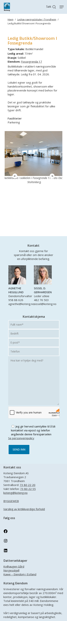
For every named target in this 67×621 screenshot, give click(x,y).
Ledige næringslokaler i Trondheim (36, 19)
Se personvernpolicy (21, 438)
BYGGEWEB (11, 501)
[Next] (52, 176)
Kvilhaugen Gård (13, 566)
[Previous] (14, 176)
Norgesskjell (11, 570)
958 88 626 (15, 300)
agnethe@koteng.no (21, 304)
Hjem (10, 19)
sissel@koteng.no (45, 304)
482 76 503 (41, 300)
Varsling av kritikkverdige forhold (24, 509)
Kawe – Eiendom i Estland (19, 574)
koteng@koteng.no (15, 493)
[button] (62, 7)
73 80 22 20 (27, 485)
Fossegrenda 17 (31, 61)
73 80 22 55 (28, 489)
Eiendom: (14, 61)
